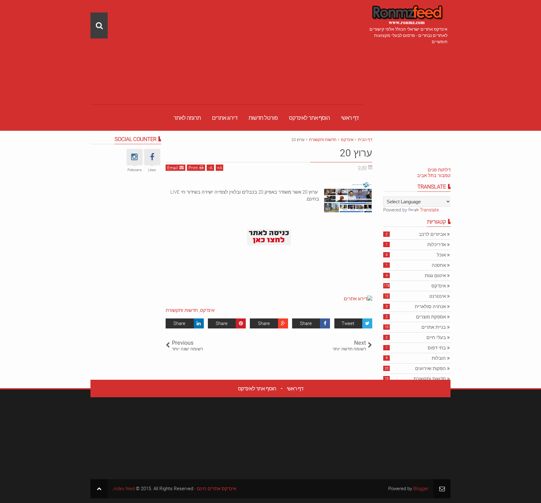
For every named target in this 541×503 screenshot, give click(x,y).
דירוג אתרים (224, 117)
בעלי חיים (436, 337)
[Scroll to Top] (99, 488)
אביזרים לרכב (432, 234)
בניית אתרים (433, 327)
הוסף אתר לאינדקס (309, 117)
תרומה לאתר (187, 117)
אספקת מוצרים (431, 317)
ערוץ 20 (356, 153)
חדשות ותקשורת (182, 310)
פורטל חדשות (263, 117)
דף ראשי (349, 117)
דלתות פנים (439, 170)
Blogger (421, 488)
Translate (429, 210)
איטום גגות (435, 275)
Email (172, 167)
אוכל (441, 255)
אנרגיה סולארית (430, 306)
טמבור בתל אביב (434, 175)
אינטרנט (437, 296)
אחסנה (439, 265)
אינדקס (207, 310)
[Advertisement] (227, 44)
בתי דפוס (437, 348)
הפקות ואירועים (430, 368)
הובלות (439, 358)
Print (193, 167)
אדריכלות (436, 244)
